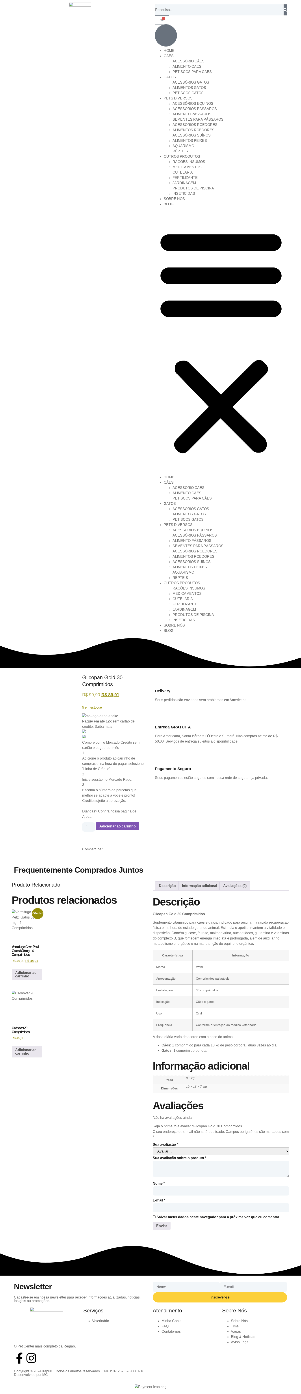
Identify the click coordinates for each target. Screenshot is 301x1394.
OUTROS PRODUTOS (182, 156)
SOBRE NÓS (174, 199)
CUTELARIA (183, 172)
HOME (169, 50)
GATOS (170, 77)
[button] (221, 341)
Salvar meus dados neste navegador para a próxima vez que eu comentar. (218, 1217)
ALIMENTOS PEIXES (190, 140)
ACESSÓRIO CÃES (188, 61)
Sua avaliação (165, 1144)
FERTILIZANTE (185, 178)
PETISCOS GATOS (188, 93)
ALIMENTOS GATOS (189, 88)
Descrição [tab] (167, 886)
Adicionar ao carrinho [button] (26, 974)
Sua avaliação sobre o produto (179, 1158)
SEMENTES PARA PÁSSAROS (198, 119)
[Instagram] (31, 1358)
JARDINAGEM (184, 183)
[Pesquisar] (285, 9)
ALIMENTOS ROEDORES (193, 130)
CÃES (169, 56)
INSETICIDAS (184, 193)
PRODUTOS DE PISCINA (193, 188)
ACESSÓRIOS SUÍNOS (192, 135)
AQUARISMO (183, 146)
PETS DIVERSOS (178, 98)
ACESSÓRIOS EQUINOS (193, 103)
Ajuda (86, 816)
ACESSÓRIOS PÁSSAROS (195, 109)
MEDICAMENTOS (187, 167)
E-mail (159, 1200)
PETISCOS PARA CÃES (192, 72)
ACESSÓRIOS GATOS (191, 82)
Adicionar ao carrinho (117, 826)
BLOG (168, 204)
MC (45, 1375)
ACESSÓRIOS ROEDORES (195, 125)
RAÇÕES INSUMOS (189, 162)
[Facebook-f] (19, 1358)
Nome (159, 1183)
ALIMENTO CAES (187, 66)
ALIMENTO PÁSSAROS (192, 114)
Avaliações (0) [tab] (235, 886)
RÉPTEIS (180, 151)
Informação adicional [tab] (199, 886)
